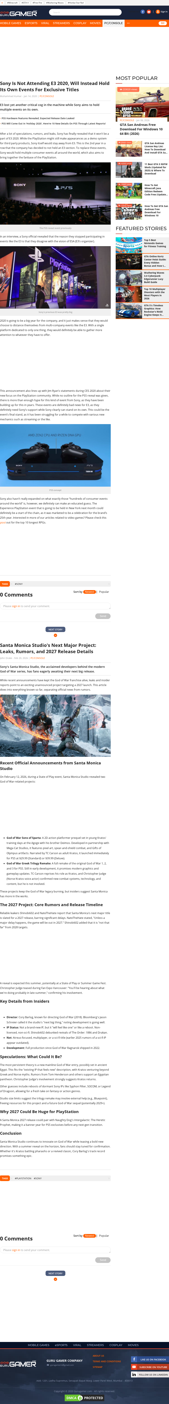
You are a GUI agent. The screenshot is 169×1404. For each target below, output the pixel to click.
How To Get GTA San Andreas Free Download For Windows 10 (156, 210)
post (3, 522)
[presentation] (11, 584)
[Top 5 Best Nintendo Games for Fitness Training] (129, 245)
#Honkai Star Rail (76, 2)
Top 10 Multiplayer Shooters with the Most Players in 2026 (154, 293)
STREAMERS (61, 23)
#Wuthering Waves (55, 2)
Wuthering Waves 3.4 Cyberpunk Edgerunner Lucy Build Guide (154, 277)
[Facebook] (143, 12)
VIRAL (45, 23)
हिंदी (162, 23)
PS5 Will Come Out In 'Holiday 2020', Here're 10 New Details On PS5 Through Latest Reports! (54, 123)
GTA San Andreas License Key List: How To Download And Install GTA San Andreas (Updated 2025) (156, 148)
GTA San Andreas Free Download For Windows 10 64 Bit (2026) (141, 129)
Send (103, 616)
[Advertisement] (55, 54)
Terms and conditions (107, 1361)
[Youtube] (149, 12)
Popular (104, 592)
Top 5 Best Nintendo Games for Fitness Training (155, 243)
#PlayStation (23, 1178)
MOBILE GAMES (38, 1345)
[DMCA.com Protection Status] (84, 1401)
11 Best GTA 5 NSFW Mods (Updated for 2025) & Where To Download (156, 169)
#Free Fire (37, 2)
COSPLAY (79, 23)
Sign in (164, 11)
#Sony (19, 583)
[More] (128, 23)
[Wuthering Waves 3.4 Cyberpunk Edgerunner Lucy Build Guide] (129, 278)
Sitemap (97, 1367)
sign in (16, 606)
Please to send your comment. (26, 606)
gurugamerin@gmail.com (62, 1365)
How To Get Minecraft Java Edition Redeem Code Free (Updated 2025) (156, 190)
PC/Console (113, 23)
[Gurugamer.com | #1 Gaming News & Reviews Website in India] (19, 13)
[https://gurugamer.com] (18, 1363)
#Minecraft (12, 2)
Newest (89, 592)
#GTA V (25, 2)
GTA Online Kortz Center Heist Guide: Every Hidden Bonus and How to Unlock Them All (155, 261)
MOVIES (95, 23)
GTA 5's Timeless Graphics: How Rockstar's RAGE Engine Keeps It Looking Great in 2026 (153, 310)
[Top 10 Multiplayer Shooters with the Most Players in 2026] (129, 294)
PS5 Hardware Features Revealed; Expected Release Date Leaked (38, 118)
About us (98, 1355)
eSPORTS (31, 23)
